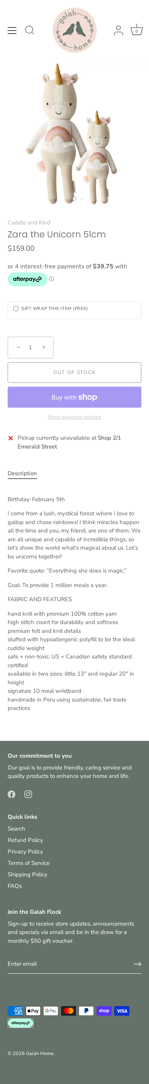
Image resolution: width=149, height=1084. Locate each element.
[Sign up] (137, 964)
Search (16, 828)
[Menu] (12, 30)
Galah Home (39, 1053)
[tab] (26, 473)
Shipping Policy (27, 874)
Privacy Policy (25, 851)
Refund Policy (25, 840)
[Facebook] (11, 794)
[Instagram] (28, 794)
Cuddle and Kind (29, 222)
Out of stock (74, 372)
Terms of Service (29, 863)
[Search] (29, 31)
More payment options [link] (74, 417)
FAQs (15, 886)
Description (22, 473)
